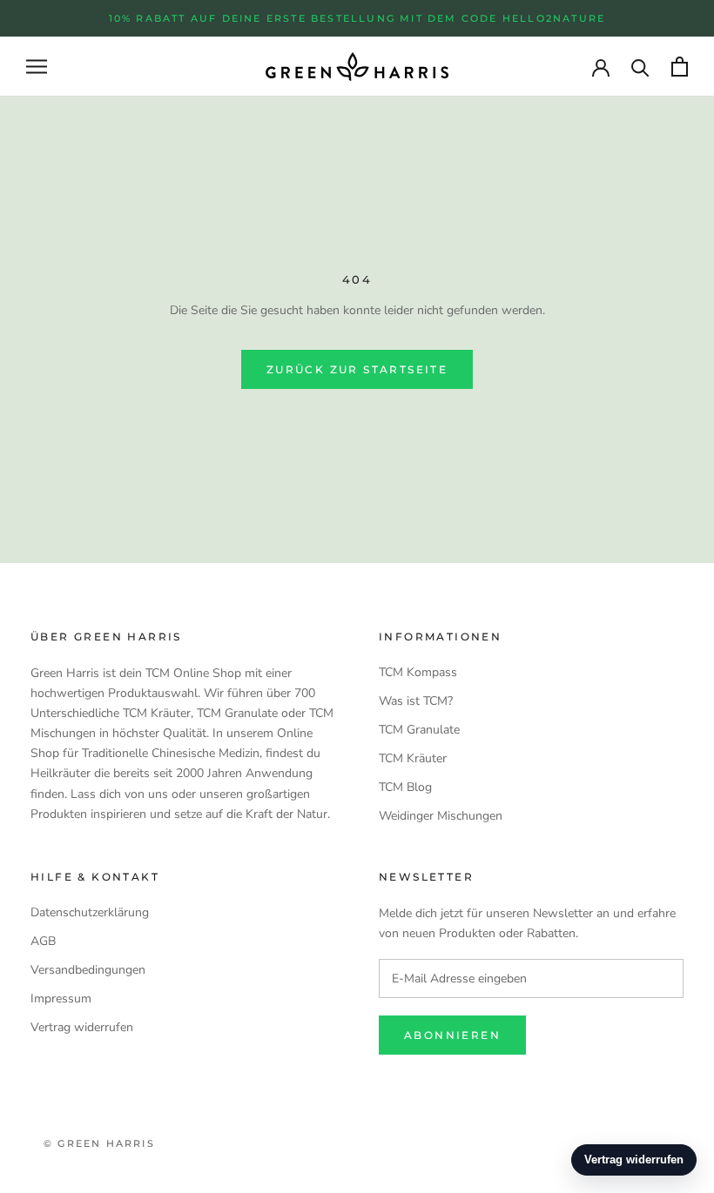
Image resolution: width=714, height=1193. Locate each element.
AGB (43, 941)
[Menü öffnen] (36, 66)
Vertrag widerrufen (81, 1027)
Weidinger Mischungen (440, 816)
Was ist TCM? (416, 701)
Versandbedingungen (87, 970)
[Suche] (640, 66)
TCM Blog (405, 787)
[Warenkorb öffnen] (679, 67)
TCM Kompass (418, 672)
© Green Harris (99, 1143)
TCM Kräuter (413, 758)
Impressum (60, 998)
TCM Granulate (419, 729)
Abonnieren (452, 1035)
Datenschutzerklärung (89, 912)
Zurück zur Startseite (357, 369)
